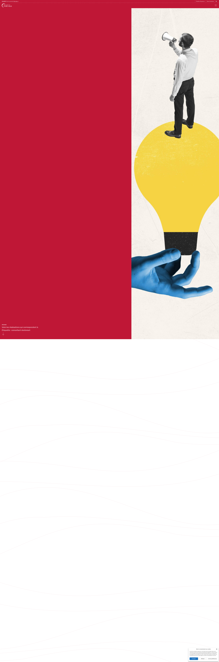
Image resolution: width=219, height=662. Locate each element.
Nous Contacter (210, 1)
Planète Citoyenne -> (200, 1)
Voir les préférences (212, 658)
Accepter (194, 658)
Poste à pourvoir (10, 1)
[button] (216, 649)
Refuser (202, 658)
